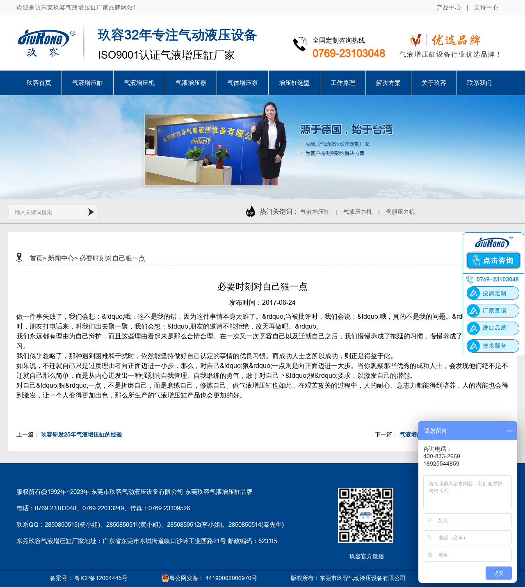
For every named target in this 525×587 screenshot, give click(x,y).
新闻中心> (63, 258)
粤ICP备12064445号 (101, 578)
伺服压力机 (400, 211)
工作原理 (343, 82)
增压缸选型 (294, 82)
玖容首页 (39, 82)
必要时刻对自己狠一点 (112, 258)
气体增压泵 (242, 82)
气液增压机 (139, 82)
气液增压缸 (87, 82)
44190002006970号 (231, 578)
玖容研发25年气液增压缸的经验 (84, 434)
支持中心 (486, 7)
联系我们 (479, 82)
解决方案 (388, 82)
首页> (38, 258)
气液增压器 (191, 82)
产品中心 (449, 7)
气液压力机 (357, 211)
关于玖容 (434, 82)
